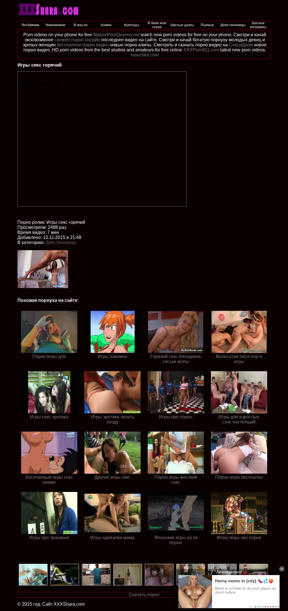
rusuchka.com (145, 55)
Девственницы (61, 242)
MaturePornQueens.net (116, 34)
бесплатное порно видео (83, 44)
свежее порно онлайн (77, 39)
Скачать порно (144, 594)
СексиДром (241, 44)
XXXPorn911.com (201, 49)
